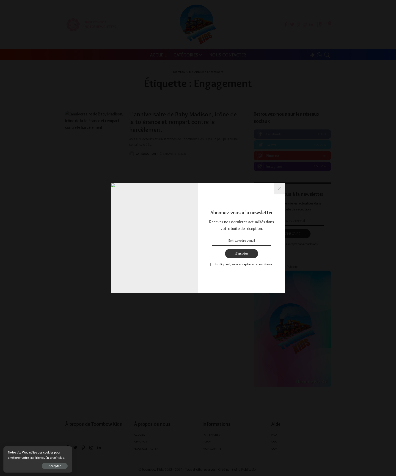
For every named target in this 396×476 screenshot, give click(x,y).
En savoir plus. (55, 457)
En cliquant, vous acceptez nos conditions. (244, 264)
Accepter (55, 466)
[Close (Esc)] (279, 188)
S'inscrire (241, 253)
